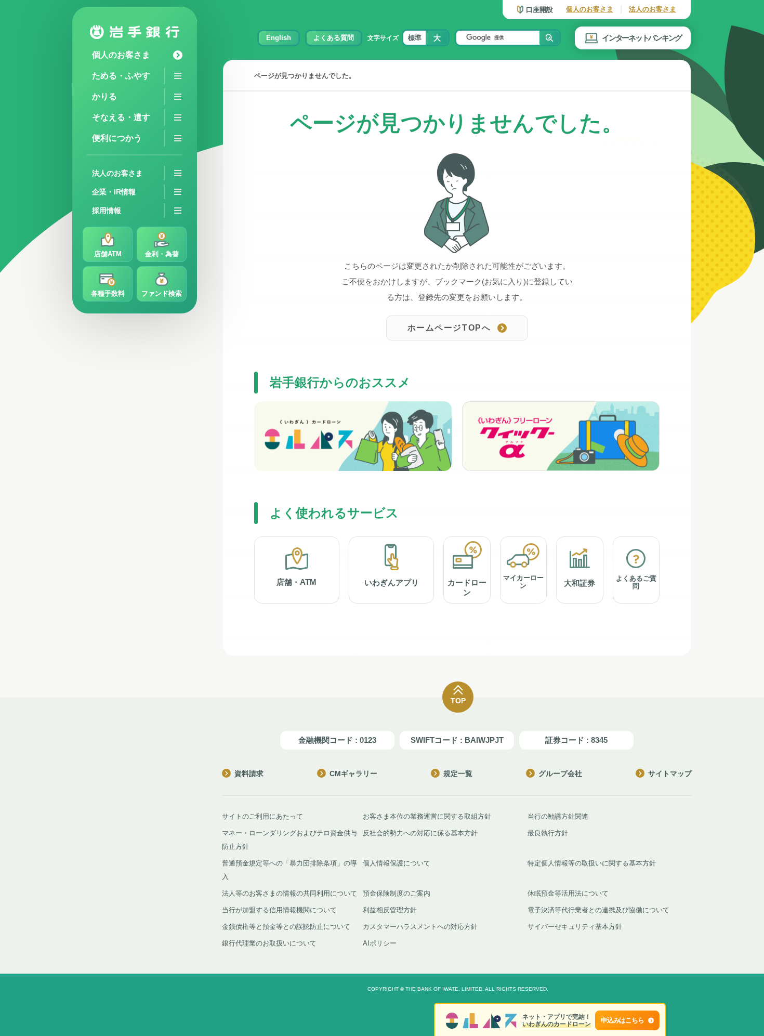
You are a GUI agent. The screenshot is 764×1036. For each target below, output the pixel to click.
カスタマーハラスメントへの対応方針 (420, 926)
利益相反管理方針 (390, 910)
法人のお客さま (652, 9)
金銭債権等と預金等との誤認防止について (286, 926)
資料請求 (249, 773)
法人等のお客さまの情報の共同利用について (289, 893)
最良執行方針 (548, 833)
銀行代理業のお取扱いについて (269, 943)
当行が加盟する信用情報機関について (279, 910)
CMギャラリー (353, 773)
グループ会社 (560, 773)
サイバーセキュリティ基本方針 (575, 926)
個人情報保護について (396, 863)
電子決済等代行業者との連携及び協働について (598, 910)
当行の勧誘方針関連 (558, 816)
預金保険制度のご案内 (396, 893)
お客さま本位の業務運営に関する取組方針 (427, 816)
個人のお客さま (589, 9)
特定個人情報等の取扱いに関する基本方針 (592, 863)
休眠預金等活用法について (568, 893)
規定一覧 (457, 773)
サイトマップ (670, 773)
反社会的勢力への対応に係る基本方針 (420, 833)
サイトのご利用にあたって (262, 816)
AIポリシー (380, 943)
